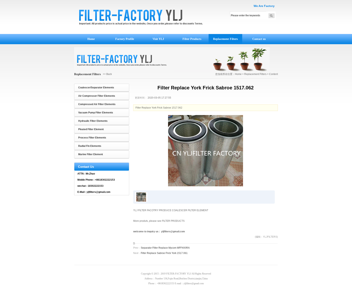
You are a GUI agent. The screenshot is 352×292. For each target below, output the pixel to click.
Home (91, 39)
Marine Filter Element (90, 154)
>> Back (107, 74)
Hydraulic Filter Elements (93, 121)
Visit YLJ (158, 39)
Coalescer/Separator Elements (96, 87)
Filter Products (192, 39)
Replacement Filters (225, 39)
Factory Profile (124, 39)
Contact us (259, 39)
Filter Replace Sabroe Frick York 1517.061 (164, 253)
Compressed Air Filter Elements (97, 104)
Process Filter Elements (92, 137)
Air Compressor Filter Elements (96, 95)
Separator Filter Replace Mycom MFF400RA (165, 247)
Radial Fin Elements (89, 146)
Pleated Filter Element (91, 129)
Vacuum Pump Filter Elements (95, 112)
